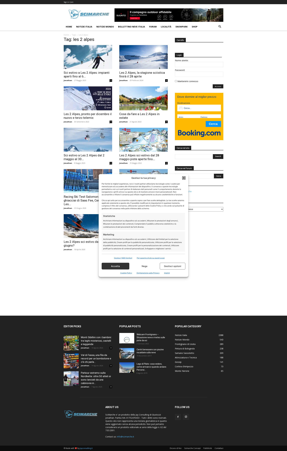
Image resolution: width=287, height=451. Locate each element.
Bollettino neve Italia (131, 26)
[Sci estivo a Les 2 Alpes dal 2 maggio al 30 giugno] (88, 140)
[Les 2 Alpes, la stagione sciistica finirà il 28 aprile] (143, 57)
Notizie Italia (84, 26)
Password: (180, 70)
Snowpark (181, 26)
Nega (144, 266)
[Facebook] (178, 417)
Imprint (167, 273)
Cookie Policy (126, 273)
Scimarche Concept (192, 448)
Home (69, 26)
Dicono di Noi (175, 448)
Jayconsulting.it (86, 448)
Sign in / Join (68, 2)
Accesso (218, 86)
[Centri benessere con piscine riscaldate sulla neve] (126, 353)
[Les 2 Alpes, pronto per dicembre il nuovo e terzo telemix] (88, 98)
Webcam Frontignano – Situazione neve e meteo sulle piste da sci (151, 337)
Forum (153, 26)
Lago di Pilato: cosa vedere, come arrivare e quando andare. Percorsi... (152, 367)
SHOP (194, 26)
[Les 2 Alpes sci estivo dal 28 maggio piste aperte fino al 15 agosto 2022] (143, 140)
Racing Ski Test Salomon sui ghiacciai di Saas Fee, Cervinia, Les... (85, 200)
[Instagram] (186, 417)
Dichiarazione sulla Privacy (148, 273)
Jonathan (68, 80)
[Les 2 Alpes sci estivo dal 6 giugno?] (88, 226)
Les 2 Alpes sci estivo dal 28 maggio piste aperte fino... (139, 157)
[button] (183, 177)
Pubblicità (207, 448)
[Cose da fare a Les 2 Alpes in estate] (143, 98)
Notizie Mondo (105, 26)
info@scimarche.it (125, 436)
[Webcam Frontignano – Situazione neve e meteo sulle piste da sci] (126, 338)
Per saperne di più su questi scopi (151, 258)
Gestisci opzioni (172, 266)
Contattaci (219, 448)
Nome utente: (181, 60)
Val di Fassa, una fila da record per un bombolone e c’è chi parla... (96, 358)
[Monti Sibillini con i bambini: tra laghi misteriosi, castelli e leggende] (71, 343)
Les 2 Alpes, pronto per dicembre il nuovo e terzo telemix (88, 116)
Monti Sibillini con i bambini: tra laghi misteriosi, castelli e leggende (96, 341)
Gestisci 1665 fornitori (123, 258)
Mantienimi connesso (187, 81)
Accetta (115, 266)
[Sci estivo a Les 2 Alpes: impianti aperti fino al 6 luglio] (88, 57)
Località (166, 26)
